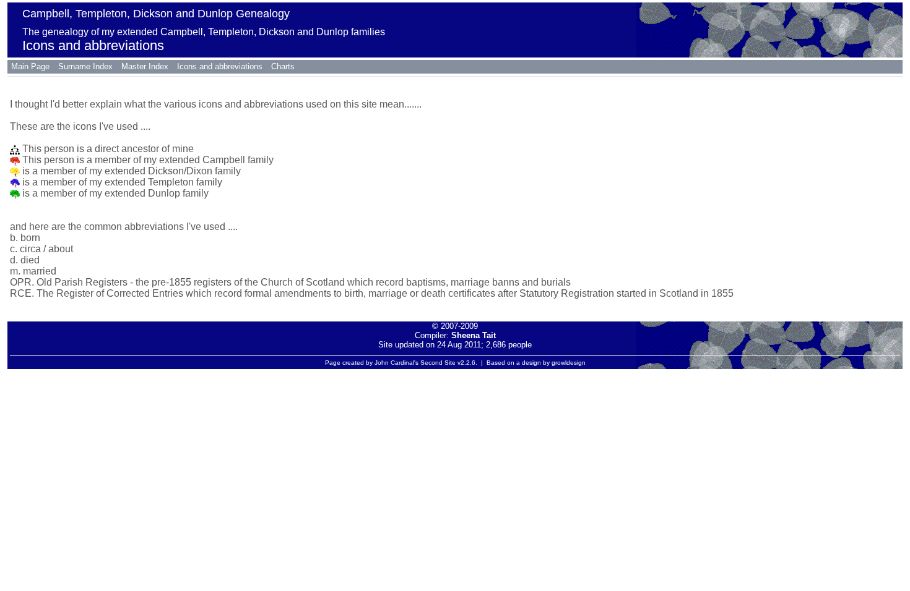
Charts (283, 66)
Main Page (30, 66)
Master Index (144, 66)
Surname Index (85, 66)
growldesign (569, 362)
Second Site (438, 362)
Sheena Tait (473, 335)
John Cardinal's (396, 362)
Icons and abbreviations (219, 66)
